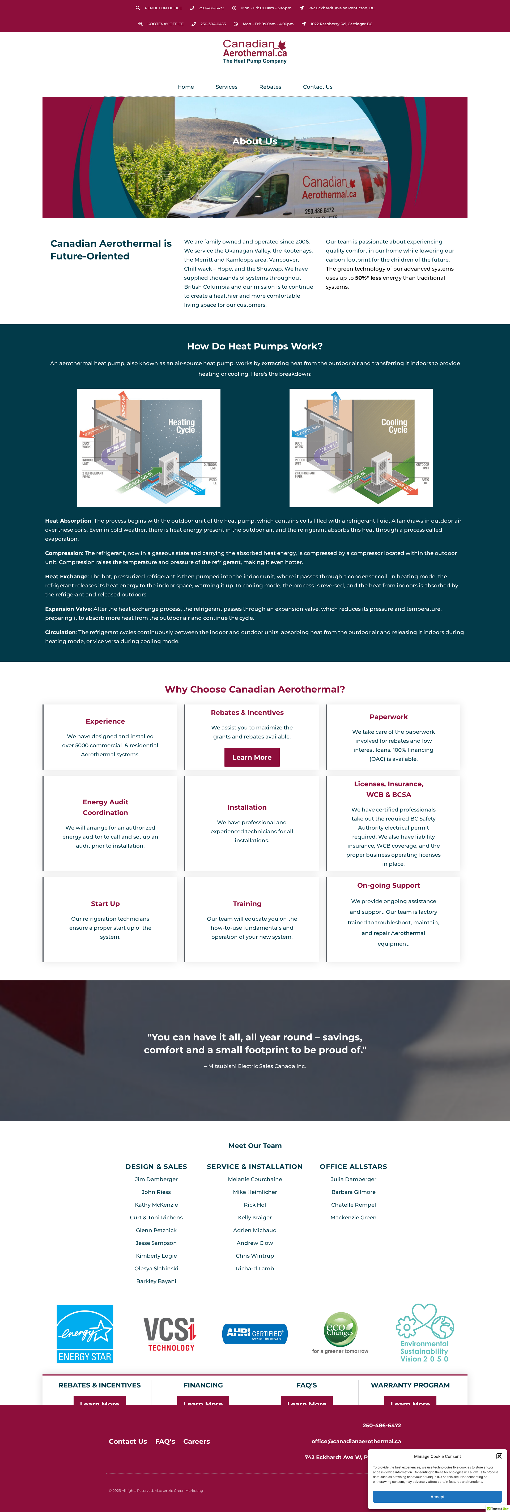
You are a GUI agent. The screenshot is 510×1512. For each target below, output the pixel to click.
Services (226, 87)
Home (185, 87)
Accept (438, 1496)
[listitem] (394, 922)
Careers (196, 1441)
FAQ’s (165, 1441)
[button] (499, 1456)
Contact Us (318, 87)
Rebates (270, 87)
